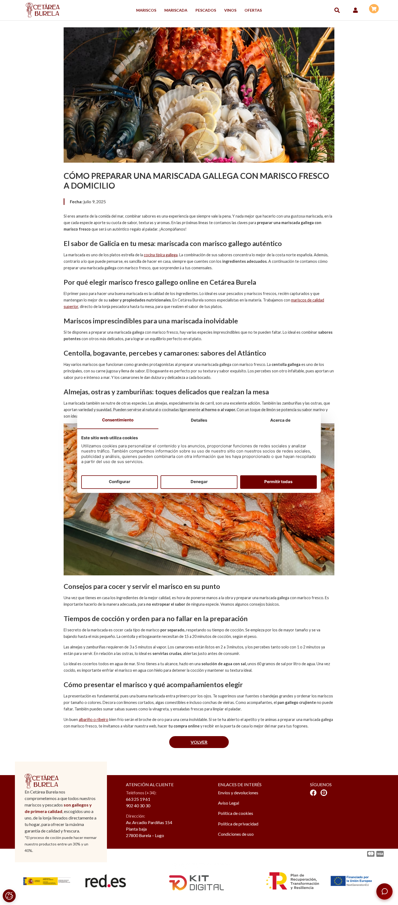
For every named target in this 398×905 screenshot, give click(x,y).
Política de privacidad (238, 823)
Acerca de (280, 420)
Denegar (199, 481)
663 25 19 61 (138, 799)
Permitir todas (278, 481)
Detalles (199, 420)
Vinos (230, 10)
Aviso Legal (228, 802)
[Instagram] (324, 792)
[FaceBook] (313, 792)
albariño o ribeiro (93, 719)
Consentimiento (117, 419)
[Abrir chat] (384, 891)
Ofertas (253, 10)
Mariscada (175, 10)
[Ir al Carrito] (374, 8)
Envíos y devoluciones (238, 792)
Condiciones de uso (236, 834)
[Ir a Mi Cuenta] (355, 10)
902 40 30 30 (138, 805)
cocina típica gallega (161, 255)
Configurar (119, 481)
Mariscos (146, 10)
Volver (199, 742)
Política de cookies (235, 813)
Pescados (205, 10)
